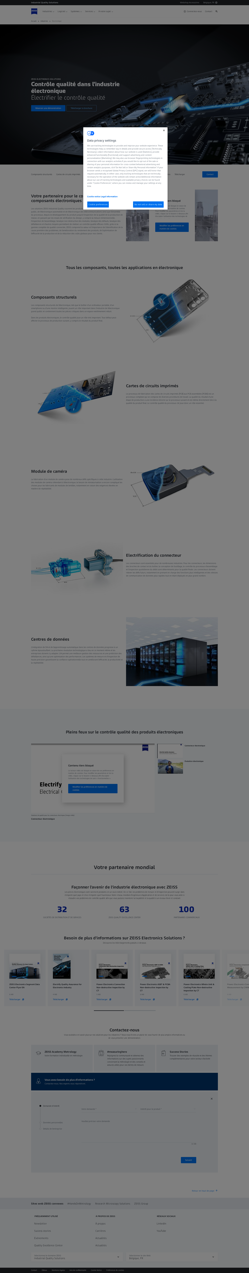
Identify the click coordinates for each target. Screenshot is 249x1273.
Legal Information (109, 196)
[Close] (164, 130)
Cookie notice (94, 196)
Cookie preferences (98, 204)
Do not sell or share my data (148, 204)
